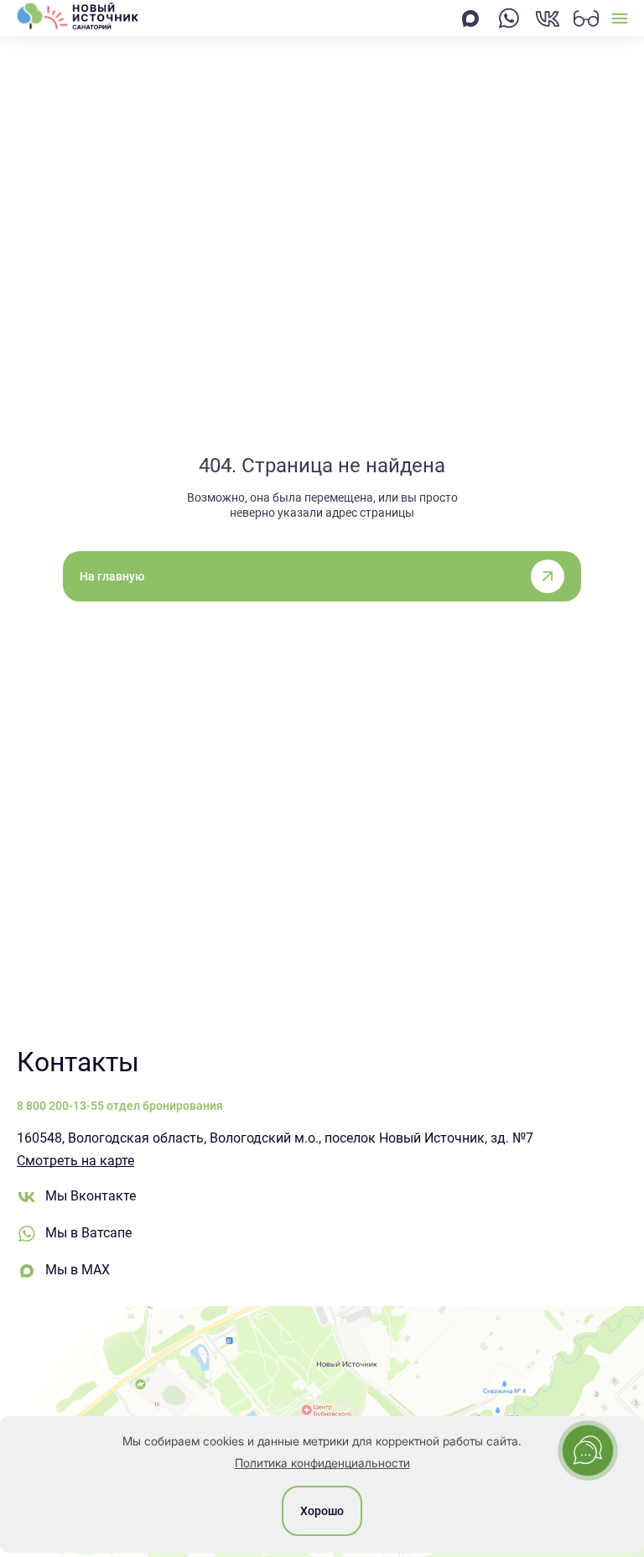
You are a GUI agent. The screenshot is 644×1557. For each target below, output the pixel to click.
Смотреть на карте (75, 1161)
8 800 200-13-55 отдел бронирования (120, 1105)
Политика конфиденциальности (322, 1462)
